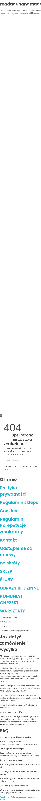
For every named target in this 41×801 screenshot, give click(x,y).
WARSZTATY (12, 611)
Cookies (8, 511)
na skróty (10, 563)
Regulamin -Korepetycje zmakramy (13, 525)
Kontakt (8, 540)
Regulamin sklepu (19, 502)
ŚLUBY (6, 580)
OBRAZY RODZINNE (19, 588)
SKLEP (6, 571)
